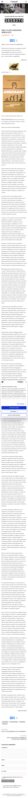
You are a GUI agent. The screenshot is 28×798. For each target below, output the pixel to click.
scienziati (4, 723)
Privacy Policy (15, 794)
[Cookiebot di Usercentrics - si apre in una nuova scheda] (17, 382)
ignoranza (22, 721)
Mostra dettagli (20, 403)
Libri (12, 35)
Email (3, 765)
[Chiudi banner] (26, 382)
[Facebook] (11, 40)
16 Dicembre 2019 (5, 35)
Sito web (3, 771)
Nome (3, 759)
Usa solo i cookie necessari (14, 415)
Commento (4, 747)
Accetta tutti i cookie (14, 407)
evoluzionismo (14, 721)
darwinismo (5, 721)
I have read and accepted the (12, 778)
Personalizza (13, 411)
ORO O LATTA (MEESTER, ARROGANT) (11, 31)
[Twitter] (14, 40)
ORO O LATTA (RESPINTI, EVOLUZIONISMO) (13, 731)
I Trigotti (14, 1)
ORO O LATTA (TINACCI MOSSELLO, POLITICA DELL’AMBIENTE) (17, 738)
